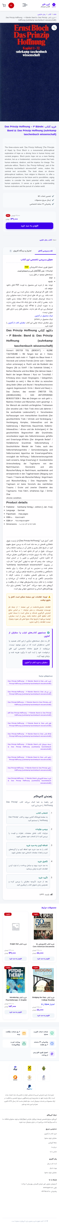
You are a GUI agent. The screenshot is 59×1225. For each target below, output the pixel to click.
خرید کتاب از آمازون (50, 1134)
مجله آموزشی (52, 1143)
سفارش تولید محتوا (50, 1138)
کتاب (49, 14)
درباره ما (54, 1147)
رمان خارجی (42, 14)
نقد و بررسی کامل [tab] (45, 251)
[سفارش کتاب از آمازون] (11, 5)
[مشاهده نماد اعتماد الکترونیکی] (44, 1078)
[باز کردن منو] (27, 5)
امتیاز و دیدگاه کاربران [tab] (20, 251)
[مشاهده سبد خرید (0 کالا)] (4, 5)
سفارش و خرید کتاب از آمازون (36, 662)
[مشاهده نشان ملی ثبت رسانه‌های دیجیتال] (29, 1078)
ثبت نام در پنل (52, 1163)
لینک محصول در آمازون (44, 315)
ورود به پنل (53, 1168)
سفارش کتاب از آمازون (16, 322)
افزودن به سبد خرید (29, 225)
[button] (54, 27)
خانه (54, 14)
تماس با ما (53, 1152)
